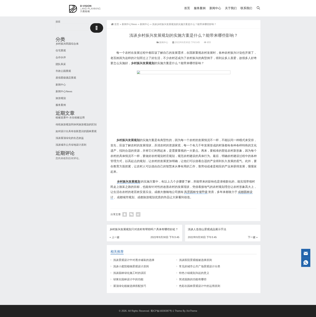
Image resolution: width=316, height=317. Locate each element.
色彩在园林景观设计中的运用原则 (199, 285)
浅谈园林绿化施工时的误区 (129, 272)
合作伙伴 (61, 57)
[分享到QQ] (124, 214)
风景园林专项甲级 (196, 191)
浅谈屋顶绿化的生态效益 (70, 137)
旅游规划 (61, 98)
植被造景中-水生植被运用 (70, 117)
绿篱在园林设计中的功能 (128, 279)
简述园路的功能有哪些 (192, 279)
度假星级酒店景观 (66, 77)
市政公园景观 (63, 70)
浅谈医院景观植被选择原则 (195, 259)
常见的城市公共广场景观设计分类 (199, 266)
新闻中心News (129, 24)
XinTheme (191, 311)
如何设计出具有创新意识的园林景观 (76, 131)
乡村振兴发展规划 (128, 181)
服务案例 (200, 8)
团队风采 (61, 64)
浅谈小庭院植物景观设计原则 (131, 266)
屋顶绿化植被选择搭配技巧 (129, 285)
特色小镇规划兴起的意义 (194, 272)
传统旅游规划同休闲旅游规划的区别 (76, 124)
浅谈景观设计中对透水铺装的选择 (133, 259)
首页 (187, 8)
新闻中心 (215, 8)
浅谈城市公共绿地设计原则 (71, 144)
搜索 (58, 21)
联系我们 (246, 8)
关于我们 (231, 8)
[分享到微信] (131, 214)
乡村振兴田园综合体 (67, 43)
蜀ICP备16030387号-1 (162, 311)
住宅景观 (61, 50)
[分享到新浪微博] (138, 214)
